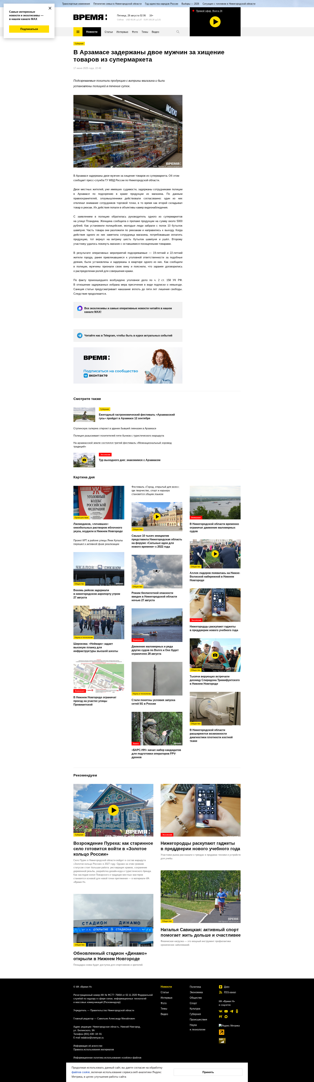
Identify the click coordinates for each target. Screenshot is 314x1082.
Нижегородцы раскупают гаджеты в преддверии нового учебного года (200, 842)
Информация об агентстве (87, 1045)
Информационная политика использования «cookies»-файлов (107, 1057)
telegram (231, 1011)
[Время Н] (90, 17)
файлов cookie (81, 1072)
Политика (195, 986)
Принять (208, 1072)
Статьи (165, 992)
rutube (220, 1016)
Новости (166, 986)
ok (237, 1011)
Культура (195, 1008)
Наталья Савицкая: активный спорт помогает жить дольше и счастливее (201, 928)
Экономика (196, 992)
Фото (164, 1003)
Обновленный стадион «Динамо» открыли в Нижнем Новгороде (110, 952)
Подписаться (29, 28)
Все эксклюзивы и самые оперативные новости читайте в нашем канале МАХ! (128, 310)
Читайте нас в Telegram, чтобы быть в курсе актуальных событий (128, 335)
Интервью (166, 997)
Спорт (193, 1003)
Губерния (79, 43)
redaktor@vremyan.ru (92, 1037)
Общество (196, 997)
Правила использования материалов (93, 1049)
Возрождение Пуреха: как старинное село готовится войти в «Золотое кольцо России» (113, 845)
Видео (164, 1013)
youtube (226, 1011)
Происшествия (198, 1019)
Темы (164, 1008)
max (226, 1016)
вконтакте (220, 1011)
